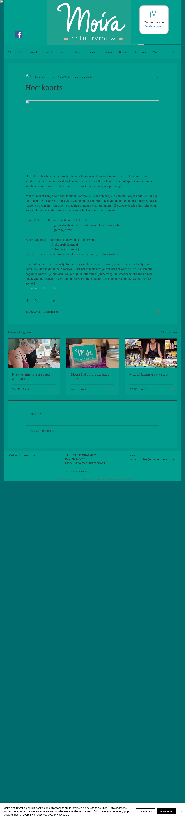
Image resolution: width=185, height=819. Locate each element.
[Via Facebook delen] (27, 300)
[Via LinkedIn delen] (45, 300)
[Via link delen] (54, 300)
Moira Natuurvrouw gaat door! (90, 376)
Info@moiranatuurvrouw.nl (159, 459)
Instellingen (145, 811)
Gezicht (49, 52)
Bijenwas (123, 52)
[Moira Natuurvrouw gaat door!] (92, 353)
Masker (64, 52)
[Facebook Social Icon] (18, 34)
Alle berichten (15, 52)
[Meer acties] (157, 77)
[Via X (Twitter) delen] (36, 300)
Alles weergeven (169, 331)
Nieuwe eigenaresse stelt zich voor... (31, 376)
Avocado (33, 52)
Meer (155, 52)
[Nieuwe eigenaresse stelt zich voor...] (34, 353)
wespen (108, 52)
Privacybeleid (61, 814)
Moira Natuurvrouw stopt (149, 374)
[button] (173, 52)
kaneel (78, 52)
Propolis (93, 52)
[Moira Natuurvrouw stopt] (151, 353)
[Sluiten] (180, 811)
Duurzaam (140, 52)
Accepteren (166, 811)
